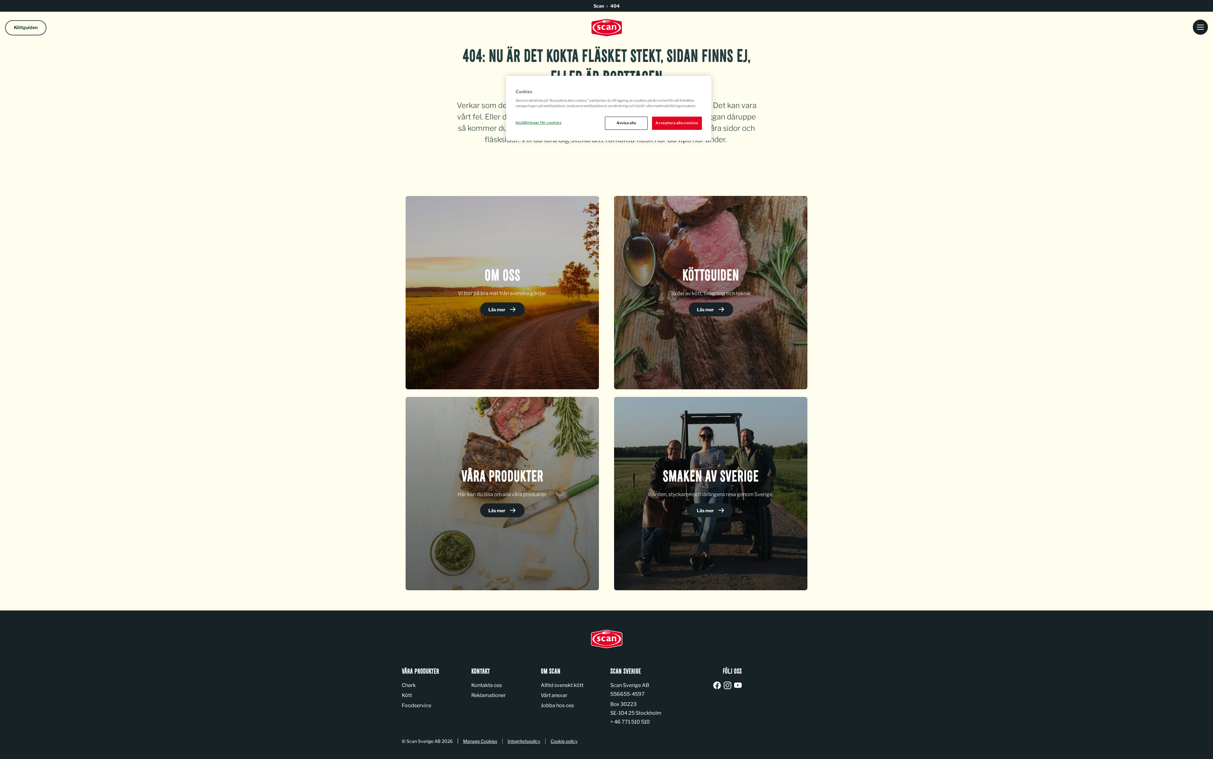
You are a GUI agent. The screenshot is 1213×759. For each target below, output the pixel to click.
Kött (407, 695)
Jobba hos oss (557, 705)
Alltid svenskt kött (562, 685)
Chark (409, 685)
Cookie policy (564, 741)
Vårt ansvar (554, 695)
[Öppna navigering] (1200, 28)
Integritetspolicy (524, 741)
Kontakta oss (486, 685)
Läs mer (497, 309)
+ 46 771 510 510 (630, 722)
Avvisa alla (626, 123)
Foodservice (416, 705)
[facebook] (718, 686)
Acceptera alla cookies (676, 123)
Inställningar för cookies (538, 122)
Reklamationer (488, 695)
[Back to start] (606, 27)
